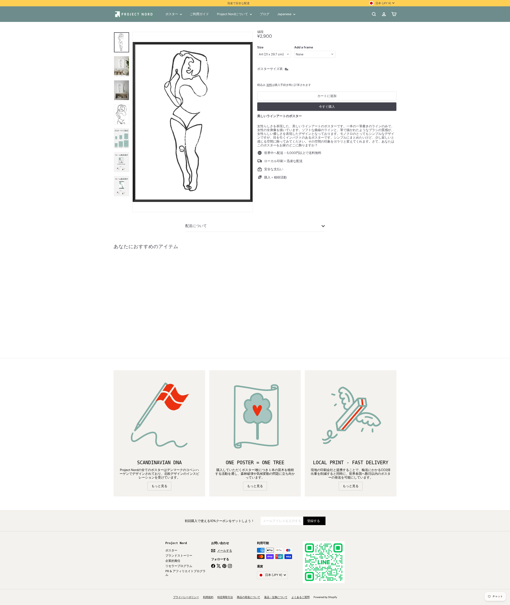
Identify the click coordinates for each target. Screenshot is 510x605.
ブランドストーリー (178, 556)
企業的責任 (172, 561)
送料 (269, 85)
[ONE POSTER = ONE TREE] (255, 416)
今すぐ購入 (327, 106)
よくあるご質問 (300, 597)
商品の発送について (248, 597)
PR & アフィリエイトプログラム (185, 573)
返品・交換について (275, 597)
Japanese (284, 14)
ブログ (264, 14)
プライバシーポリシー (186, 597)
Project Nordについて (233, 14)
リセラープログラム (178, 566)
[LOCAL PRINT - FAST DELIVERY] (350, 416)
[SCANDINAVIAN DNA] (159, 416)
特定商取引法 (225, 597)
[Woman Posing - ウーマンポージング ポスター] (135, 294)
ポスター (172, 14)
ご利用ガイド (199, 14)
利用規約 (208, 597)
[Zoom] (193, 122)
